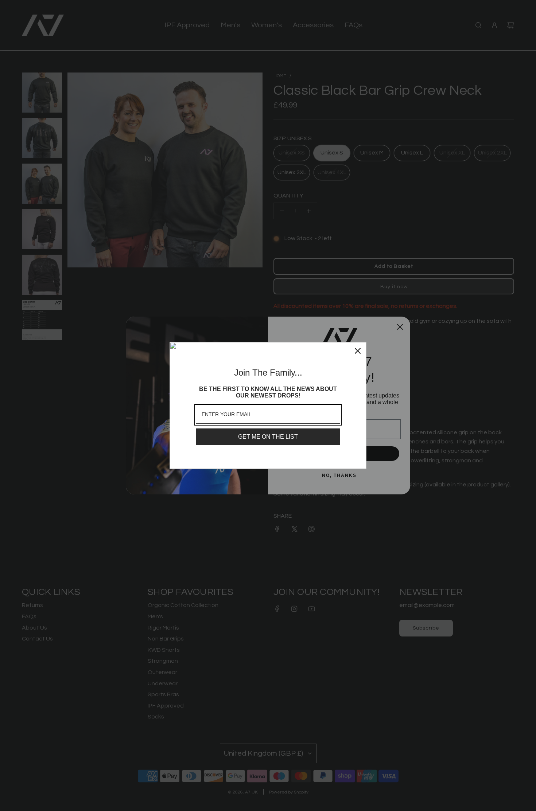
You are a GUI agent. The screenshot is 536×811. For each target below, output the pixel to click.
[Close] (357, 351)
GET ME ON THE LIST (268, 437)
